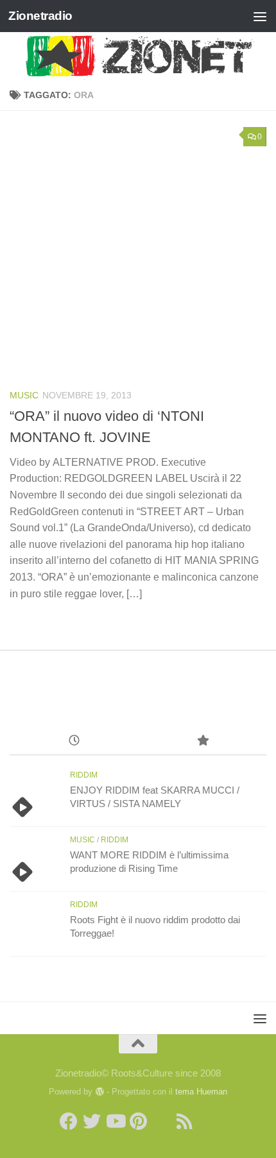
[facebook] (69, 1121)
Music (24, 395)
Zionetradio (40, 15)
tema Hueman (201, 1091)
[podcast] (161, 1121)
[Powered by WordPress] (99, 1091)
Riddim (84, 775)
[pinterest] (138, 1121)
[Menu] (260, 16)
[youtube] (115, 1121)
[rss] (184, 1121)
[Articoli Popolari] (202, 742)
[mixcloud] (207, 1121)
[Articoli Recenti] (74, 742)
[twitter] (92, 1121)
